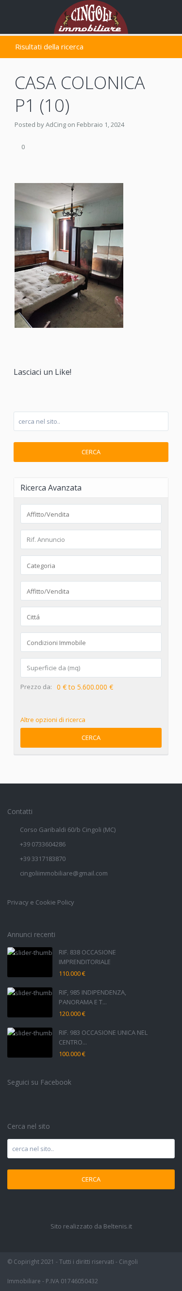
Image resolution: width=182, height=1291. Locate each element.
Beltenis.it (117, 1226)
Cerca (91, 451)
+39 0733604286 (43, 844)
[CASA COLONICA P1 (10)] (69, 254)
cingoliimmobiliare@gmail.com (64, 873)
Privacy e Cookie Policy (40, 902)
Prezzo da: (36, 687)
